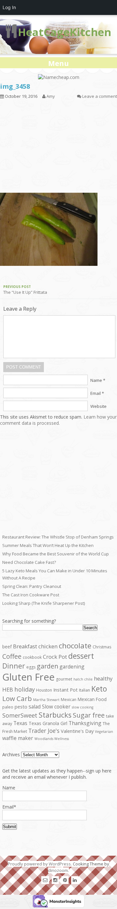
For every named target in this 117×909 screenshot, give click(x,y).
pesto (21, 706)
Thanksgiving (85, 723)
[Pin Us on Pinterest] (65, 880)
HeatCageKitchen (64, 32)
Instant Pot (65, 689)
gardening (71, 666)
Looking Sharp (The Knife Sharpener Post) (43, 603)
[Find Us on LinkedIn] (74, 880)
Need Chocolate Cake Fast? (29, 562)
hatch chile (83, 679)
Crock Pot (55, 656)
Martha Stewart (46, 699)
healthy (103, 678)
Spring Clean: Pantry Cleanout (31, 586)
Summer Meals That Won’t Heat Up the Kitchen (48, 545)
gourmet (64, 679)
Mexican (68, 699)
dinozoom (58, 870)
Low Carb (17, 698)
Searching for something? (29, 621)
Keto (99, 688)
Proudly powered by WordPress (39, 864)
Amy (50, 96)
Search (90, 627)
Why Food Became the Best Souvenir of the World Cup (55, 554)
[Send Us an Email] (45, 880)
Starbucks (55, 715)
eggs (30, 667)
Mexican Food (92, 699)
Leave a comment (99, 96)
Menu (58, 63)
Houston (44, 690)
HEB (7, 689)
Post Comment (23, 367)
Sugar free (89, 715)
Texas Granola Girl (48, 723)
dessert (81, 656)
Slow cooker (56, 706)
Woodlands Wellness (51, 738)
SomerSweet (19, 715)
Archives (11, 754)
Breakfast (25, 646)
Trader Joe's (43, 730)
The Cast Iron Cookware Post (30, 595)
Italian (84, 690)
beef (7, 646)
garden (47, 666)
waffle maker (17, 738)
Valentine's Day (77, 731)
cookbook (32, 657)
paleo (7, 707)
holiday (24, 689)
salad (35, 706)
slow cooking (82, 707)
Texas (20, 723)
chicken (48, 646)
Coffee (11, 656)
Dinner (13, 665)
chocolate (75, 646)
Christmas (102, 647)
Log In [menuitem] (9, 7)
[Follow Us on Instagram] (55, 880)
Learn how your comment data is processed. (58, 420)
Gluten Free (28, 676)
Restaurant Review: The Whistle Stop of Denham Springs (58, 537)
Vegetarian (104, 731)
